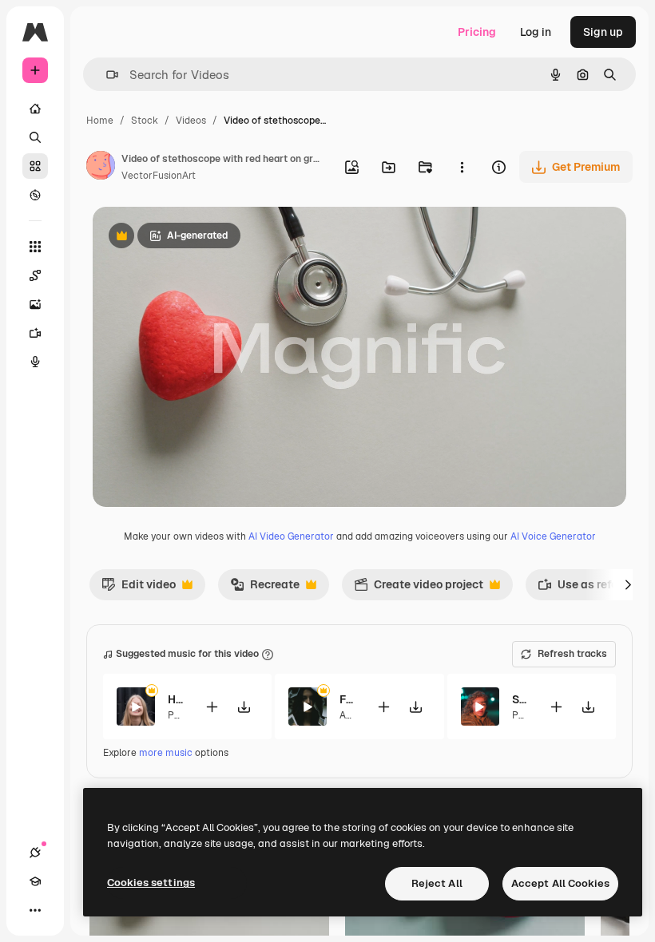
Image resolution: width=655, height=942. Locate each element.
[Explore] (35, 195)
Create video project (418, 588)
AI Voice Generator (553, 536)
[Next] (627, 584)
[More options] (462, 167)
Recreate (265, 588)
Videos (191, 120)
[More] (35, 910)
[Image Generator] (35, 304)
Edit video (138, 588)
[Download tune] (243, 707)
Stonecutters (520, 699)
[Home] (35, 108)
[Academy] (35, 881)
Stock (144, 120)
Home (99, 120)
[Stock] (35, 166)
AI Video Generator (291, 536)
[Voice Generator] (35, 361)
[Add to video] (211, 707)
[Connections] (35, 852)
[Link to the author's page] (100, 167)
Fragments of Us (347, 699)
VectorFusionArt (158, 175)
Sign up (603, 32)
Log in (535, 32)
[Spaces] (35, 275)
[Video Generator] (35, 333)
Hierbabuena (176, 699)
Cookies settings (151, 882)
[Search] (35, 137)
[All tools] (35, 246)
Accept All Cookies (560, 883)
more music (166, 752)
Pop (176, 715)
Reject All (436, 883)
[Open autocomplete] (106, 75)
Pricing (477, 32)
